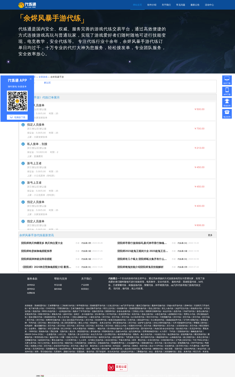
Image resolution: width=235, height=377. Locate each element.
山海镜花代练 (175, 337)
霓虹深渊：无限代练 (59, 331)
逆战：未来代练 (184, 351)
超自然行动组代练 (132, 348)
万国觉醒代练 (165, 316)
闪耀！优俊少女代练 (69, 337)
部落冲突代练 (44, 314)
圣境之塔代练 (202, 337)
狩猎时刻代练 (108, 331)
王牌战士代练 (138, 311)
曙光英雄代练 (200, 334)
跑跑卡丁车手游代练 (81, 311)
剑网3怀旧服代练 (53, 319)
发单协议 (31, 284)
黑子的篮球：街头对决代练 (107, 351)
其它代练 (106, 316)
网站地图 (195, 375)
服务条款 (58, 288)
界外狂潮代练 (78, 348)
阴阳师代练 (110, 311)
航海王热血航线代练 (117, 319)
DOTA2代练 (111, 314)
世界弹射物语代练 (150, 331)
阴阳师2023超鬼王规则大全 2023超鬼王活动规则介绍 (148, 251)
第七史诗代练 (83, 334)
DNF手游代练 (197, 342)
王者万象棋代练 (77, 308)
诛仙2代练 (201, 348)
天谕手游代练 (189, 311)
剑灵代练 (136, 314)
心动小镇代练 (105, 345)
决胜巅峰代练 (170, 351)
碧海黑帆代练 (183, 342)
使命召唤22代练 (35, 316)
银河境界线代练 (124, 334)
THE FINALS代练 (200, 339)
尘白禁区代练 (110, 334)
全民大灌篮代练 (79, 328)
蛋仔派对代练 (147, 328)
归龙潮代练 (169, 345)
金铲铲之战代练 (144, 322)
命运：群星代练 (155, 351)
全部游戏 (43, 76)
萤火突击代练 (170, 342)
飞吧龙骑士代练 (132, 337)
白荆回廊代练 (80, 342)
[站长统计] (40, 375)
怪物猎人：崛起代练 (96, 328)
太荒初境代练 (182, 325)
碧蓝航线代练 (50, 316)
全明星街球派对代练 (88, 337)
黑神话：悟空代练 (140, 345)
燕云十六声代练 (156, 345)
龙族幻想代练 (97, 311)
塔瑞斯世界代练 (118, 342)
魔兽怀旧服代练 (158, 305)
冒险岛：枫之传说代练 (142, 334)
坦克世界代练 (124, 314)
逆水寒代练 (100, 314)
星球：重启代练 (139, 339)
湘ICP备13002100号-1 (107, 375)
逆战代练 (36, 311)
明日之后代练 (109, 308)
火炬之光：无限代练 (66, 334)
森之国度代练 (189, 337)
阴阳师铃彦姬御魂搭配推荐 (36, 251)
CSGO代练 (50, 308)
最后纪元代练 (57, 342)
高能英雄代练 (162, 337)
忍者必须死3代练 (132, 328)
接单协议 (31, 288)
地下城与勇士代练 (36, 308)
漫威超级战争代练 (173, 319)
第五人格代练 (167, 308)
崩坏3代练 (67, 314)
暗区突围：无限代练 (173, 348)
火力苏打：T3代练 (167, 331)
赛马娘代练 (95, 331)
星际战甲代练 (143, 319)
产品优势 (85, 284)
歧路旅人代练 (36, 345)
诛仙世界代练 (65, 348)
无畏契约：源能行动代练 (64, 351)
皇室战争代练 (30, 314)
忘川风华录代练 (138, 316)
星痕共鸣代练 (190, 348)
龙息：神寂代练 (93, 348)
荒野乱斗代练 (189, 314)
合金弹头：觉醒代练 (37, 328)
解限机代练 (158, 348)
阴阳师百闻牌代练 (153, 311)
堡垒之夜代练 (154, 308)
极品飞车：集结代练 (89, 345)
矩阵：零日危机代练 (43, 351)
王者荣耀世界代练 (70, 354)
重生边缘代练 (57, 339)
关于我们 (166, 4)
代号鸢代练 (194, 345)
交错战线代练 (103, 342)
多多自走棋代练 (123, 311)
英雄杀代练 (43, 331)
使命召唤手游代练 (93, 308)
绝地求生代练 (196, 308)
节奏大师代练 (124, 339)
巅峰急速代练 (196, 331)
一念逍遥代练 (50, 334)
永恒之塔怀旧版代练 (162, 322)
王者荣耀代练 (53, 305)
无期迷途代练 (183, 331)
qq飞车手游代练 (127, 305)
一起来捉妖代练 (64, 311)
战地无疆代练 (118, 337)
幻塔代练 (131, 319)
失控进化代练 (36, 354)
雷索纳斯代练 (147, 342)
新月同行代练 (182, 345)
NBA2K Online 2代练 (34, 334)
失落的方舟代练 (135, 325)
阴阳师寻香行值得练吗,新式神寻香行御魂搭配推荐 (146, 243)
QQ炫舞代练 (122, 308)
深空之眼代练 (53, 328)
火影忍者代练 (160, 314)
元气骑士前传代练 (183, 339)
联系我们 (85, 288)
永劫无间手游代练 (61, 345)
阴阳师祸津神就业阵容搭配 (36, 259)
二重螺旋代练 (141, 351)
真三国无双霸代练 (69, 322)
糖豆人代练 (83, 322)
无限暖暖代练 (51, 348)
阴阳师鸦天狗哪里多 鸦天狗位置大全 (42, 243)
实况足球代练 (195, 328)
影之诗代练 (66, 328)
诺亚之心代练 (120, 325)
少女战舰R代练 (132, 342)
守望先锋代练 (63, 308)
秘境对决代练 (104, 337)
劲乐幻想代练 (111, 339)
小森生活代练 (94, 316)
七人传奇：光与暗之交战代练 (90, 339)
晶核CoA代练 (121, 331)
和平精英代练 (82, 305)
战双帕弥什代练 (175, 314)
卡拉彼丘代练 (160, 334)
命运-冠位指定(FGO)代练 (73, 319)
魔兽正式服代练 (143, 305)
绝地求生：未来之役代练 (100, 322)
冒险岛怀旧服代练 (101, 354)
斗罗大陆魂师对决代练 (182, 322)
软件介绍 (151, 4)
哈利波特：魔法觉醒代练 (35, 325)
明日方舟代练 (152, 316)
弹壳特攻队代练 (41, 337)
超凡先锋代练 (135, 331)
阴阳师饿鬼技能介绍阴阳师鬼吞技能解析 (141, 267)
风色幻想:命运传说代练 (164, 328)
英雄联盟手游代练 (97, 305)
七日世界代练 (71, 339)
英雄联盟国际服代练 (137, 308)
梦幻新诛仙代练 (119, 322)
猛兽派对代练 (44, 339)
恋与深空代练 (86, 354)
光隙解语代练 (30, 339)
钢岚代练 (69, 342)
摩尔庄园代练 (53, 322)
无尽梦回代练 (38, 348)
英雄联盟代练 (40, 305)
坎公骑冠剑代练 (157, 319)
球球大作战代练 (48, 311)
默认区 (47, 82)
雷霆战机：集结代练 (85, 351)
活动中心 (209, 4)
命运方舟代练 (96, 334)
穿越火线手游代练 (174, 305)
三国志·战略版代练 (79, 316)
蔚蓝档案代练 (186, 334)
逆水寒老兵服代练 (115, 328)
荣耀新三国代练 (200, 322)
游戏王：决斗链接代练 (83, 314)
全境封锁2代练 (167, 339)
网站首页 (137, 4)
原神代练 (188, 305)
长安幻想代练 (153, 339)
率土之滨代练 (63, 316)
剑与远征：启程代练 (121, 345)
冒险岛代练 (56, 314)
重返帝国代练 (159, 325)
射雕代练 (92, 342)
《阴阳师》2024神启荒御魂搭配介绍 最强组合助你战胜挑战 (55, 267)
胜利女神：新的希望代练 (112, 348)
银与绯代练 (146, 348)
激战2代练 (54, 337)
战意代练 (177, 311)
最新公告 (195, 4)
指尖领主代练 (182, 328)
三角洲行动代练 (68, 305)
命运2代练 (167, 311)
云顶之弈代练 (113, 305)
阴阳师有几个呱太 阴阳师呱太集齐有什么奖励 (143, 259)
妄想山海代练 (202, 311)
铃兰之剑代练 (44, 342)
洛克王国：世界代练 (52, 354)
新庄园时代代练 (147, 337)
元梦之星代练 (30, 342)
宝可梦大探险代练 (191, 319)
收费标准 (31, 292)
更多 (210, 235)
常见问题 (180, 4)
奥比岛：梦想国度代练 (79, 331)
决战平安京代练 (182, 308)
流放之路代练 (147, 314)
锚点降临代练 (173, 334)
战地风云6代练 (127, 351)
